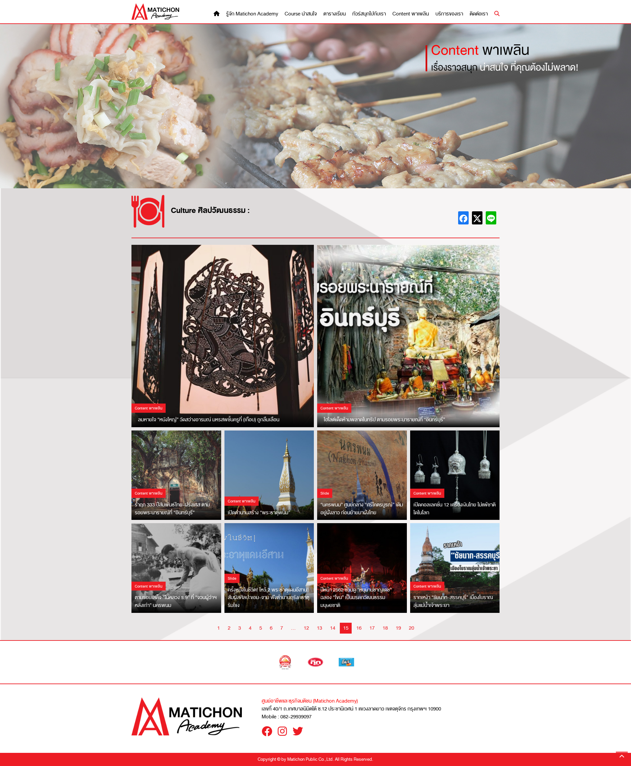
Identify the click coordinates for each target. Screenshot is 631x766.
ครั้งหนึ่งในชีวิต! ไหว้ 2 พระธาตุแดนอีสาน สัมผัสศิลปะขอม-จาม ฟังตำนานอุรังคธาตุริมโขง (268, 597)
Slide (324, 493)
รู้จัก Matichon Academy (252, 14)
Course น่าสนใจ (301, 14)
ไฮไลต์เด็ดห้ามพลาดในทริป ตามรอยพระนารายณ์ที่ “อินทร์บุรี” (384, 420)
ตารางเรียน (334, 14)
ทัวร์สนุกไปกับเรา (369, 14)
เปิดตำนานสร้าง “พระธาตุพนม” (259, 513)
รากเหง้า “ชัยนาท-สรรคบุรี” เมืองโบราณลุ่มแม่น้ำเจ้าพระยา (453, 601)
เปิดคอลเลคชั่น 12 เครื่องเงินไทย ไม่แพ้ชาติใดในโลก (454, 509)
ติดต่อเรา (479, 14)
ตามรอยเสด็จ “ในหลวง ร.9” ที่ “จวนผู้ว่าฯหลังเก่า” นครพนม (176, 601)
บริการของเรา (449, 14)
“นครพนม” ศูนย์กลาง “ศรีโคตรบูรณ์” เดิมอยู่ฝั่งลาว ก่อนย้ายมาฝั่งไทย (361, 509)
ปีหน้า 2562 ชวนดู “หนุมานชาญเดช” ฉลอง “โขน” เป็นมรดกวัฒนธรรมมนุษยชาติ (356, 597)
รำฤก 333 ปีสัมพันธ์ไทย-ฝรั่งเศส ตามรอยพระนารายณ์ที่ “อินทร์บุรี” (172, 509)
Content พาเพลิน (410, 14)
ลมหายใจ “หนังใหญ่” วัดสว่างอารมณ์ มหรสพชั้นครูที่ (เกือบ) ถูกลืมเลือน (208, 420)
